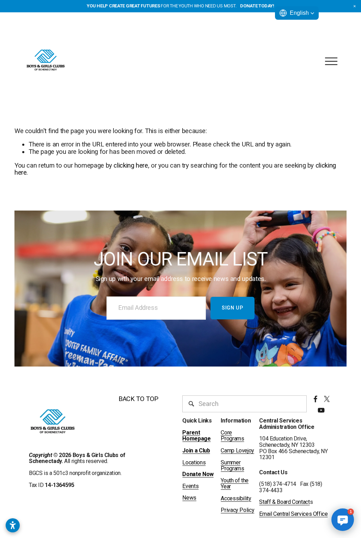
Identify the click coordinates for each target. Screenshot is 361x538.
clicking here (131, 165)
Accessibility (236, 498)
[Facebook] (315, 398)
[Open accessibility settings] (13, 525)
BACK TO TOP (138, 399)
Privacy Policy (237, 510)
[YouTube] (321, 410)
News (189, 498)
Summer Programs (232, 465)
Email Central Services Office (293, 514)
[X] (326, 398)
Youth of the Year (235, 483)
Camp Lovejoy (237, 451)
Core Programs (232, 436)
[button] (354, 6)
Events (190, 486)
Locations (194, 462)
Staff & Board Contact (284, 502)
